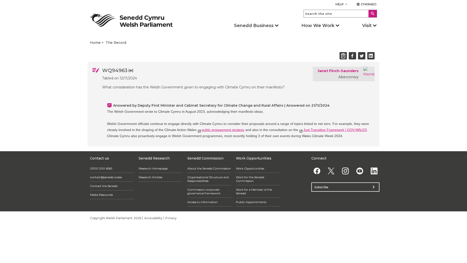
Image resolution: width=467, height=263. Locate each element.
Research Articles (150, 177)
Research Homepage (153, 168)
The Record (116, 42)
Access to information (202, 202)
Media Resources (101, 195)
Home (95, 42)
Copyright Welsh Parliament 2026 (115, 218)
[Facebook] (316, 170)
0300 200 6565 (101, 168)
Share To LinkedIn (371, 55)
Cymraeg (366, 4)
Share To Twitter (361, 55)
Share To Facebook (352, 55)
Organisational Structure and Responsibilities (208, 179)
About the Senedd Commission (209, 168)
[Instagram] (345, 170)
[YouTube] (359, 170)
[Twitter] (331, 170)
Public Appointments (251, 202)
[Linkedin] (373, 170)
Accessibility (153, 218)
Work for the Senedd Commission (250, 179)
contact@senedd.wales (106, 177)
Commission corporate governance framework (203, 191)
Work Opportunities (250, 168)
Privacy (171, 218)
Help (341, 4)
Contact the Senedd (103, 186)
